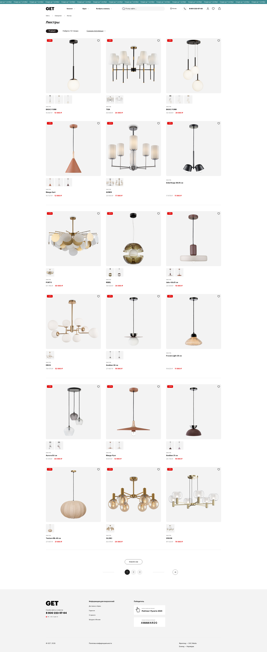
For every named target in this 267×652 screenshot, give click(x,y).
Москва (174, 8)
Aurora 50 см (51, 455)
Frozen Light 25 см (174, 356)
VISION (169, 538)
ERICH (48, 365)
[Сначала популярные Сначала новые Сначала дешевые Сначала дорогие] (96, 31)
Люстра (48, 106)
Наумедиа (190, 646)
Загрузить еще (133, 561)
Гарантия (92, 610)
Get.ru (48, 15)
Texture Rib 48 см (53, 538)
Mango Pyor (111, 455)
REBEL (108, 282)
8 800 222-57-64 (196, 8)
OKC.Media (192, 643)
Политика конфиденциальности (100, 643)
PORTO (49, 282)
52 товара (70, 31)
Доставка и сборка (95, 606)
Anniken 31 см (172, 455)
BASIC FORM (51, 109)
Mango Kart (50, 192)
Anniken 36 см (112, 365)
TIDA (108, 109)
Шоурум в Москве (94, 619)
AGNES (109, 192)
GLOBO (109, 538)
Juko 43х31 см (172, 282)
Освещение (58, 15)
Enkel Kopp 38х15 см (174, 183)
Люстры (69, 15)
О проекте (92, 615)
